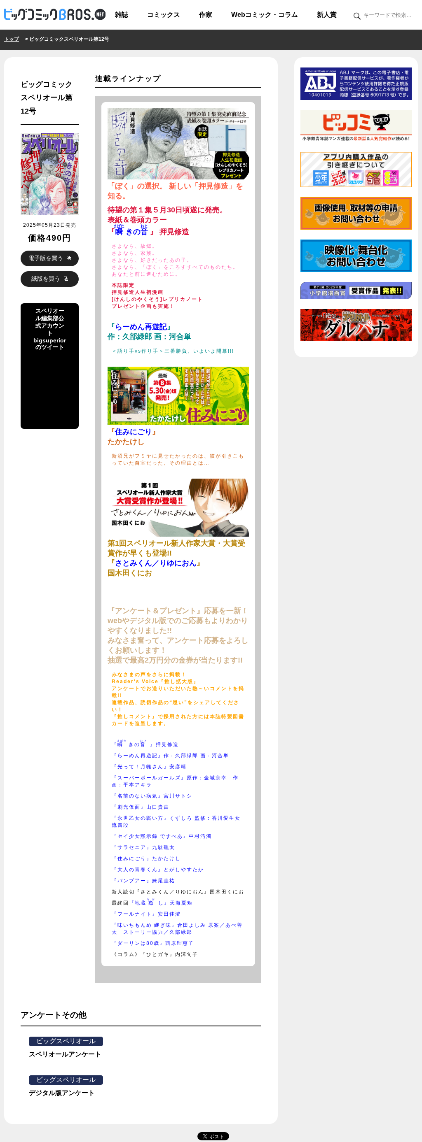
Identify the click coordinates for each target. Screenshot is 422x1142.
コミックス (163, 14)
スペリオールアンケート (65, 1054)
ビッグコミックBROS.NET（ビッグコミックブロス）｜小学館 (55, 15)
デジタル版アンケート (62, 1092)
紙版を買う (46, 278)
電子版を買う (46, 258)
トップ (11, 39)
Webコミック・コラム (264, 14)
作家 (205, 14)
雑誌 (121, 14)
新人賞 (327, 14)
